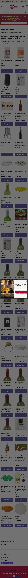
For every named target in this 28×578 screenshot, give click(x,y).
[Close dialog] (26, 281)
